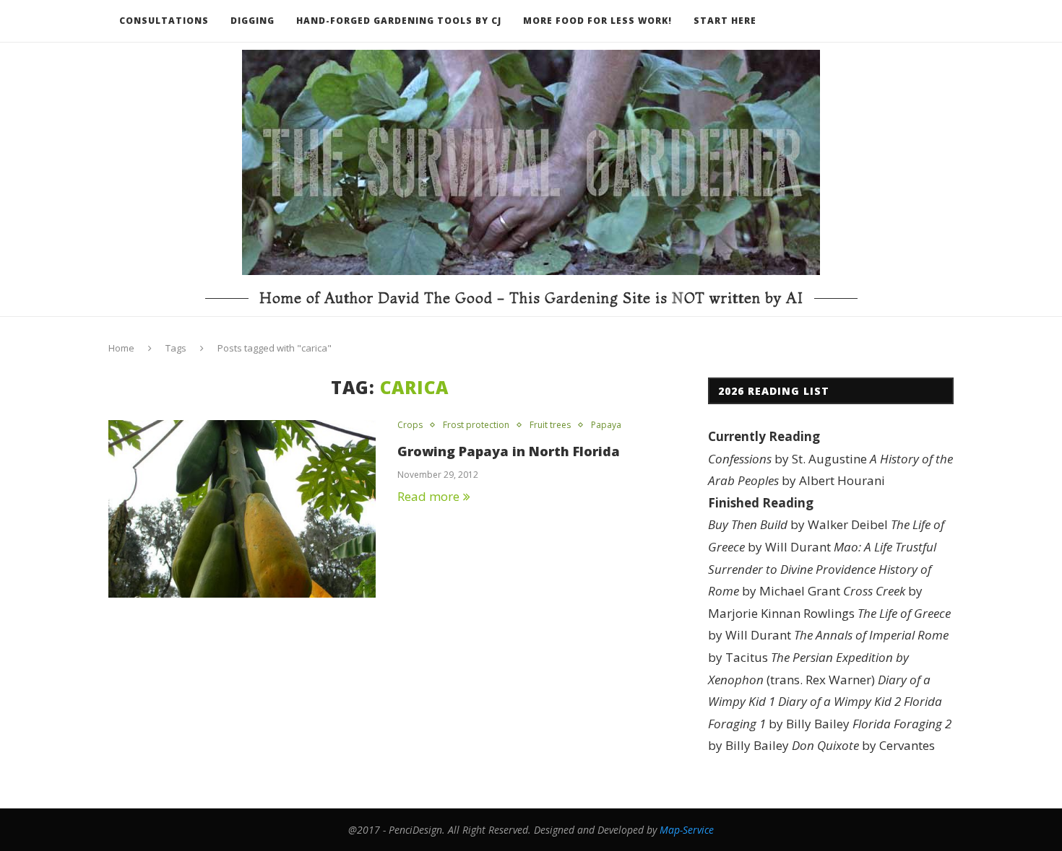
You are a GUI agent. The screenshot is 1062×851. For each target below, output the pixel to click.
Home (121, 347)
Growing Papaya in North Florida (508, 451)
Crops (410, 425)
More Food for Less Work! (597, 20)
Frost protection (476, 425)
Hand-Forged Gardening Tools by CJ (398, 20)
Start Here (725, 20)
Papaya (606, 425)
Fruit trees (550, 425)
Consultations (164, 20)
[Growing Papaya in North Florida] (242, 509)
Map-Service (687, 830)
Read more (428, 496)
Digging (252, 20)
